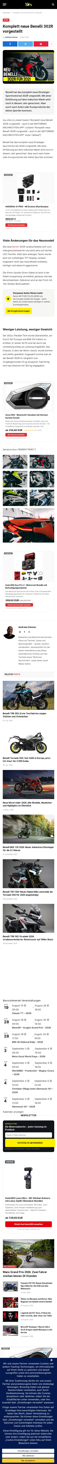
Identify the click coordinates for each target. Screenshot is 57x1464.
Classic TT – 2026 (21, 1013)
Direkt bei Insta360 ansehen (19, 605)
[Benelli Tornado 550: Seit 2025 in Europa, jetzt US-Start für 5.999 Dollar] (28, 739)
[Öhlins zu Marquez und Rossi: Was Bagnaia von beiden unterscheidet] (10, 1302)
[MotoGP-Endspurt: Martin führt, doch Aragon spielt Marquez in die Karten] (10, 1330)
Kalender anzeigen (13, 1111)
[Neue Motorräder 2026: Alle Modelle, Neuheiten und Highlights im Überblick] (28, 784)
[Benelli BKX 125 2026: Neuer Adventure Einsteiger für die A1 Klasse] (28, 829)
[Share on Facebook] (10, 44)
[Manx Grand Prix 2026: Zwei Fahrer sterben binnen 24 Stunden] (28, 1253)
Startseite (6, 13)
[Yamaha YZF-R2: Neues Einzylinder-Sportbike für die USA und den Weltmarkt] (10, 1286)
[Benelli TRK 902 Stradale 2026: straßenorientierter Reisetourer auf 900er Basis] (28, 918)
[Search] (52, 4)
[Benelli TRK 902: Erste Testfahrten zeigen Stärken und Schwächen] (28, 695)
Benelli (15, 246)
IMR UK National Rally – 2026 (27, 1042)
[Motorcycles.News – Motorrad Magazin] (28, 4)
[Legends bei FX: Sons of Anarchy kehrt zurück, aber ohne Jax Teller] (10, 1316)
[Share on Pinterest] (41, 44)
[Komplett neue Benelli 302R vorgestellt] (28, 67)
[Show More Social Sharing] (51, 44)
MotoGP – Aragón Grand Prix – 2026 (31, 1027)
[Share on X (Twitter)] (25, 44)
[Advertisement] (23, 975)
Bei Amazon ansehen (16, 435)
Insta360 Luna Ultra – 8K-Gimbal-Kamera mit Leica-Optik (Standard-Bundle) (27, 1199)
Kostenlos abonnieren (30, 1143)
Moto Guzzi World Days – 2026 (28, 1056)
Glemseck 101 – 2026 (23, 1106)
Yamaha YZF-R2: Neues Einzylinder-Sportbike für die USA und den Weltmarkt (37, 1286)
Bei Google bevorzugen (19, 311)
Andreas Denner (11, 37)
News (6, 20)
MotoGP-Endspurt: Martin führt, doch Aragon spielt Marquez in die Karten (36, 1330)
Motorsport (9, 1266)
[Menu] (4, 4)
